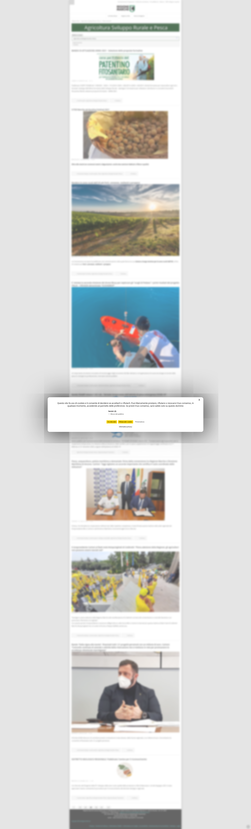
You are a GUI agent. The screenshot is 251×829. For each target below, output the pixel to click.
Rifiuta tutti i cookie (125, 422)
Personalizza (139, 422)
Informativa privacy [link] (125, 427)
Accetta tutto (111, 422)
